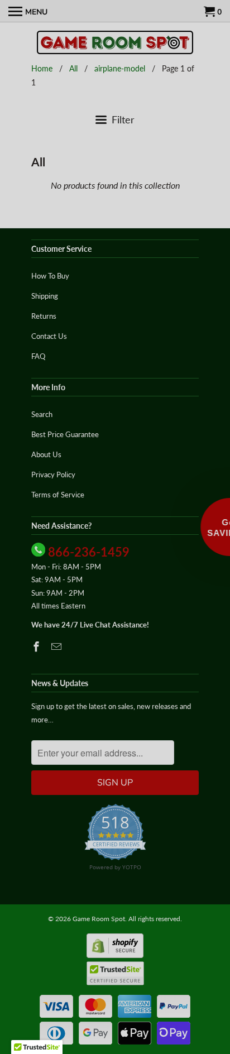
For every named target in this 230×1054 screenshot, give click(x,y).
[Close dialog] (223, 444)
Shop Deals (57, 571)
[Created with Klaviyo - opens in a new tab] (115, 613)
